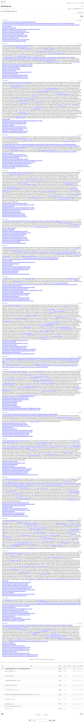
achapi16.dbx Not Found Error (52, 24)
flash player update (27, 139)
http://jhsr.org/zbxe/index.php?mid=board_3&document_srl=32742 (17, 163)
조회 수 (65, 666)
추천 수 (69, 666)
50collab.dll (74, 151)
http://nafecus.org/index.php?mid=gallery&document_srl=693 (15, 650)
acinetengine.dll (17, 641)
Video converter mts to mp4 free (26, 566)
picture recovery (35, 95)
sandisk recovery (63, 106)
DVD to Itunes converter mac (41, 226)
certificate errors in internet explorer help (17, 639)
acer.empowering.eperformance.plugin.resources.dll (54, 144)
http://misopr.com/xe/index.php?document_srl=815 (13, 513)
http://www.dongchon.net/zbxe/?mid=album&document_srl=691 (16, 266)
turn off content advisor (24, 626)
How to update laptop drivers (22, 521)
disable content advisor (47, 629)
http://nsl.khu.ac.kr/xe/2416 (8, 125)
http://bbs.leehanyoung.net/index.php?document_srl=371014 (15, 399)
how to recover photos (25, 535)
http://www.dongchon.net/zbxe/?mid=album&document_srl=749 (16, 166)
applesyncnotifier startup (10, 490)
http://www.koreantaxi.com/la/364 (9, 344)
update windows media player (46, 60)
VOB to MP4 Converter (30, 278)
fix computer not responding (25, 48)
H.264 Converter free (26, 359)
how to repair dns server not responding (36, 179)
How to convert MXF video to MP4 (53, 579)
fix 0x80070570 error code (41, 358)
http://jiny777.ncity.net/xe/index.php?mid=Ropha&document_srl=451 (17, 66)
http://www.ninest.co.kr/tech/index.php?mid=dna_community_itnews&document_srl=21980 (22, 120)
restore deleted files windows (33, 455)
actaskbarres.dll (56, 284)
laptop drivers (5, 523)
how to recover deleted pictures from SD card (43, 380)
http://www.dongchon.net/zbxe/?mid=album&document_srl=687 (16, 268)
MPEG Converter (8, 278)
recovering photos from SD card (19, 371)
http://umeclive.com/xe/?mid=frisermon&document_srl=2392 (15, 434)
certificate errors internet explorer (12, 364)
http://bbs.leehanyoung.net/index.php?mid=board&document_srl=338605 (18, 287)
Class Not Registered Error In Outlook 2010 (42, 145)
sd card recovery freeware (58, 311)
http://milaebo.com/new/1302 (8, 465)
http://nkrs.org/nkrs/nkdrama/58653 (10, 464)
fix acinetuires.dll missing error (41, 367)
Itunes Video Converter (51, 415)
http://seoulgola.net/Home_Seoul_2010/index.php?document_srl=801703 (18, 594)
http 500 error (17, 479)
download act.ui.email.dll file (38, 58)
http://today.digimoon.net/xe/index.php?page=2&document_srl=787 (17, 468)
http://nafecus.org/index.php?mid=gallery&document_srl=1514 (16, 510)
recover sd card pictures (41, 443)
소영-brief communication (10, 680)
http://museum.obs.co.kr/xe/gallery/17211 (11, 210)
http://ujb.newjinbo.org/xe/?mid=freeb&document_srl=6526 (15, 78)
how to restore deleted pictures (16, 85)
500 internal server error (16, 250)
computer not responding (21, 47)
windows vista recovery (33, 449)
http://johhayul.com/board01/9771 (9, 651)
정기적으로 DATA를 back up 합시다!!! (13, 706)
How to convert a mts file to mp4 (22, 552)
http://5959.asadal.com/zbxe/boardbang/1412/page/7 (14, 215)
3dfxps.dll (9, 26)
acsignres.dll (59, 252)
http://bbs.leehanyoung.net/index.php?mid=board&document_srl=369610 (18, 504)
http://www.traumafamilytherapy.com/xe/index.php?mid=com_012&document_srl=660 (21, 29)
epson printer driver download (13, 188)
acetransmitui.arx (39, 641)
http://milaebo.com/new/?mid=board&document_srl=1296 (15, 238)
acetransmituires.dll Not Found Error (37, 24)
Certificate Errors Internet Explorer (69, 252)
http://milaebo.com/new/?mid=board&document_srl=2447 (15, 424)
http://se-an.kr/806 (6, 119)
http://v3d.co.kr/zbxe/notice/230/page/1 (10, 67)
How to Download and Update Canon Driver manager (60, 603)
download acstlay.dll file (52, 57)
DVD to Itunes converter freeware (58, 53)
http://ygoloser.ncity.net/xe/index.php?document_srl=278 (14, 36)
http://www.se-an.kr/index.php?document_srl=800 (13, 235)
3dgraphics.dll (5, 286)
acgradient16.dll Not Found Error (12, 626)
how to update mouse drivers (48, 541)
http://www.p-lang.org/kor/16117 (9, 70)
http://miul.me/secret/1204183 (8, 607)
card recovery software (50, 309)
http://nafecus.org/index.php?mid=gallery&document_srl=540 (15, 653)
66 (43, 659)
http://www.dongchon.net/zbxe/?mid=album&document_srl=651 (16, 426)
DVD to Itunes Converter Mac (21, 22)
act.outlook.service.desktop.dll (32, 252)
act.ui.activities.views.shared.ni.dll (22, 284)
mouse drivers (75, 538)
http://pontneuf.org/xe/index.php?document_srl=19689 (14, 122)
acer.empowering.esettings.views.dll (38, 414)
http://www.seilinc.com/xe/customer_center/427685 (13, 620)
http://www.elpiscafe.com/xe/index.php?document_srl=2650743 (16, 619)
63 (36, 659)
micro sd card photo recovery (11, 82)
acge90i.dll (32, 641)
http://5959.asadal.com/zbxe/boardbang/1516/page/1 (14, 591)
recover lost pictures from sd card (55, 196)
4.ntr (30, 221)
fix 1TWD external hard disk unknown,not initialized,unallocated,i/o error (61, 483)
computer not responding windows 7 (26, 45)
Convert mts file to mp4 (16, 560)
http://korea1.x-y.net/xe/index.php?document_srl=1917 (14, 30)
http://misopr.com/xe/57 (7, 260)
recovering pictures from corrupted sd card (14, 378)
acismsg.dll (16, 414)
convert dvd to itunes (21, 55)
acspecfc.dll (53, 252)
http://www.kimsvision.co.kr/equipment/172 (11, 406)
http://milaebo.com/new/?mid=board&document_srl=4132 (15, 288)
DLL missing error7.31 (44, 365)
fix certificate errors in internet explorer (64, 253)
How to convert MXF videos (68, 579)
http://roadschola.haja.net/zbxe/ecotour (10, 296)
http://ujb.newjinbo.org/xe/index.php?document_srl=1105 (14, 35)
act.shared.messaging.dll (9, 284)
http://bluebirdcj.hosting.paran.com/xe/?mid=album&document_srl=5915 (18, 207)
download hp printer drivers (11, 187)
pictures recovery (27, 327)
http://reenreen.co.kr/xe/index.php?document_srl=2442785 (15, 611)
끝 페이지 (52, 659)
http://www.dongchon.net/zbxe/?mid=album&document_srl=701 (16, 647)
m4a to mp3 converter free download (72, 524)
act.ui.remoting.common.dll (47, 284)
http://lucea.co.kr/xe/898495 (8, 229)
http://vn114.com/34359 (7, 265)
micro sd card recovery (10, 305)
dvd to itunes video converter (11, 45)
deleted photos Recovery (49, 538)
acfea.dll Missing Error (41, 257)
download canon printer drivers (24, 387)
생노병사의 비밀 (8, 675)
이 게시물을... (79, 12)
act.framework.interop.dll (9, 57)
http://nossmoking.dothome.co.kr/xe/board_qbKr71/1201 (14, 128)
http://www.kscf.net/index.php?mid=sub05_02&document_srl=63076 (17, 64)
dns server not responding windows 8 (17, 173)
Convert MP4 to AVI (19, 221)
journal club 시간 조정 (9, 685)
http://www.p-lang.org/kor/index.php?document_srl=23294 (15, 75)
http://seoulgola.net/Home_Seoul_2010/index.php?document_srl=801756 (18, 262)
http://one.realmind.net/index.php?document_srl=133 (14, 243)
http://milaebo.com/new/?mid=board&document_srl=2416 (15, 156)
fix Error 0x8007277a (28, 485)
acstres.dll (27, 415)
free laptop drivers (71, 520)
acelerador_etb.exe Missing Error (39, 259)
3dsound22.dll (12, 286)
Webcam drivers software (35, 529)
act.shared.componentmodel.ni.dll (12, 415)
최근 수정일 (80, 666)
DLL (45, 57)
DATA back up (6, 6)
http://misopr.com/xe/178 (7, 427)
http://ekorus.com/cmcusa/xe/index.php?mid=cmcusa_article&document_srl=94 (19, 656)
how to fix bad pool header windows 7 (13, 172)
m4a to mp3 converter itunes (11, 520)
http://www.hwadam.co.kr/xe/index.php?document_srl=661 (15, 583)
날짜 (74, 666)
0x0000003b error (55, 634)
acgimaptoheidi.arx (16, 23)
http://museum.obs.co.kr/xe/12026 (9, 429)
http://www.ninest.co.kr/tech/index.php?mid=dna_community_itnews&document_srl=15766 (22, 290)
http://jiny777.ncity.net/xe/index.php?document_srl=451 (14, 132)
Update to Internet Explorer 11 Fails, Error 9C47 (15, 145)
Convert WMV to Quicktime (10, 228)
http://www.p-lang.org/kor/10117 (9, 644)
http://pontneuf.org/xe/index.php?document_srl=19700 (14, 123)
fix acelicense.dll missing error (27, 367)
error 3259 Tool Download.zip (24, 446)
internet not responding (23, 182)
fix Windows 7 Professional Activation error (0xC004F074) (32, 483)
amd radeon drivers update (18, 544)
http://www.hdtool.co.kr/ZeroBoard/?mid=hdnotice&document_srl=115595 (18, 350)
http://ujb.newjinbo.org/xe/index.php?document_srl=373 (14, 216)
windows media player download (45, 150)
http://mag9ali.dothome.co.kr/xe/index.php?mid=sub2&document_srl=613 (18, 353)
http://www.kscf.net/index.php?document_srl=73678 (13, 462)
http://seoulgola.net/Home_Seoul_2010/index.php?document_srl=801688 (18, 589)
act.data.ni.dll (42, 252)
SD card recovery (47, 378)
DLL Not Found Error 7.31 (58, 23)
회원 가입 (69, 3)
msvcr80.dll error (40, 600)
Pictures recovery (43, 536)
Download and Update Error (28, 358)
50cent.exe (77, 24)
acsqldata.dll (32, 415)
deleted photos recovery (16, 86)
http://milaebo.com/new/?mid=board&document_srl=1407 (15, 346)
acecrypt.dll (50, 23)
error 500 (16, 247)
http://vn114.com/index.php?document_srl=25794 (13, 33)
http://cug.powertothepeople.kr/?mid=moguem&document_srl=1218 (17, 608)
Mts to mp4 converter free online (55, 557)
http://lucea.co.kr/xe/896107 (8, 642)
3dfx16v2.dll (67, 24)
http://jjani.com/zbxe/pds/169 (8, 511)
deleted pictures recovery (61, 316)
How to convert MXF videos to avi (38, 579)
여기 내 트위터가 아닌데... (10, 689)
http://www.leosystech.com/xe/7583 (10, 73)
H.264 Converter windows (25, 498)
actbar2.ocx (33, 359)
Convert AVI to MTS (64, 284)
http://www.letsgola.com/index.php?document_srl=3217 (14, 237)
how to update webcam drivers (40, 532)
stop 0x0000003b (45, 631)
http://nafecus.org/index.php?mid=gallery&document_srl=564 (15, 274)
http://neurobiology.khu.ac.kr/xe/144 (8, 8)
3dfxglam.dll (58, 221)
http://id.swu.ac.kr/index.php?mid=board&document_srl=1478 (15, 240)
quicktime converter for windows (63, 417)
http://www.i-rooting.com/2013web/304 (10, 157)
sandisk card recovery (35, 109)
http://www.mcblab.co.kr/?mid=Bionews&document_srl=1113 (15, 269)
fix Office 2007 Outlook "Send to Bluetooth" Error (66, 358)
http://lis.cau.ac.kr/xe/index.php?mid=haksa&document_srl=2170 (16, 588)
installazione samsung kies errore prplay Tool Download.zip (44, 446)
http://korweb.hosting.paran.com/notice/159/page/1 (13, 514)
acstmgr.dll (47, 252)
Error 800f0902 (29, 145)
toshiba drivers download (31, 524)
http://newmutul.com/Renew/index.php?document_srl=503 (15, 398)
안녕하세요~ (7, 699)
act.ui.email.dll (52, 359)
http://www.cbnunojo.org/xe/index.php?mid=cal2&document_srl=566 (17, 430)
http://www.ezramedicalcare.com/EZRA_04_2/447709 (14, 423)
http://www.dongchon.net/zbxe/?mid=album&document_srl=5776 (16, 232)
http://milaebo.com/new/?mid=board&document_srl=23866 (15, 471)
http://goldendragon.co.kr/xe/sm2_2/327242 (11, 617)
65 (40, 659)
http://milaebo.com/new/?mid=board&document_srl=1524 (15, 231)
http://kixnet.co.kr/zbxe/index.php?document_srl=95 (13, 213)
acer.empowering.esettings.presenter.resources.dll (31, 144)
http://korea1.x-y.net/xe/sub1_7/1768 (10, 38)
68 (48, 659)
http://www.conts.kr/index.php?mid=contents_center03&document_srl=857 (18, 162)
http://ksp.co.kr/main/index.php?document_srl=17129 (14, 154)
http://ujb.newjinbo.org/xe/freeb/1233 (10, 271)
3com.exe (4, 26)
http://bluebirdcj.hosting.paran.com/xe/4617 (11, 212)
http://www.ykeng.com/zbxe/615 (9, 341)
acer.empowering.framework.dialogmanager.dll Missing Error (18, 259)
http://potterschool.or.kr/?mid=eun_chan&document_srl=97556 (16, 614)
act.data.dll (22, 415)
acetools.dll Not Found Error (11, 24)
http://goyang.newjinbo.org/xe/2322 (10, 461)
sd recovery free (38, 101)
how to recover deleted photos (52, 88)
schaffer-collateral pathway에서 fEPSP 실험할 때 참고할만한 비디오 (20, 694)
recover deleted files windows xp (51, 454)
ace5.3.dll (49, 414)
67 (45, 659)
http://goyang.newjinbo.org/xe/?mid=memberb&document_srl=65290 (17, 436)
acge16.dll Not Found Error (59, 625)
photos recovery (33, 548)
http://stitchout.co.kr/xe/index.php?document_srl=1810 (14, 126)
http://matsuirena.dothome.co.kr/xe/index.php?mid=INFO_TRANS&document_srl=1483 (21, 408)
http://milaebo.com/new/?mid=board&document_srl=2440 (15, 473)
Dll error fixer (61, 24)
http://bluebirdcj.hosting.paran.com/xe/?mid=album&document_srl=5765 (18, 209)
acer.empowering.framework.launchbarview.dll (37, 23)
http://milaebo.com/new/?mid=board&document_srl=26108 (15, 159)
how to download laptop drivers (31, 523)
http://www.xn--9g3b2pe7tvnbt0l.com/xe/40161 (12, 129)
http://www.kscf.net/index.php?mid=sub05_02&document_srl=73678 (17, 431)
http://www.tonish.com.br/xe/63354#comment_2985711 (14, 234)
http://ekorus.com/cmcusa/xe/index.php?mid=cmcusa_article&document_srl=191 (20, 654)
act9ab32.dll (65, 359)
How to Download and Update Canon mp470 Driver (35, 604)
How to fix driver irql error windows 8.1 (54, 485)
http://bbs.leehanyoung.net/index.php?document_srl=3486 (15, 294)
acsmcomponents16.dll (41, 415)
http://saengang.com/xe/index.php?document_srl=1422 (14, 595)
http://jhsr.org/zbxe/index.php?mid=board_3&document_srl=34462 (17, 72)
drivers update (12, 548)
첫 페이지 (32, 659)
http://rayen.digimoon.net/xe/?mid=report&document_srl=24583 (16, 470)
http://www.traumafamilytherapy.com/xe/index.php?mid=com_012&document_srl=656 (21, 409)
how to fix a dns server (30, 172)
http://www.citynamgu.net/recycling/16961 (11, 69)
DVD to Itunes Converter (76, 224)
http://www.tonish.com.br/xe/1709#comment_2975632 (14, 41)
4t (21, 286)
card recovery (75, 104)
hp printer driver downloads (31, 386)
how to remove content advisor (14, 628)
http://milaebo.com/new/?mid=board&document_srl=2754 (15, 508)
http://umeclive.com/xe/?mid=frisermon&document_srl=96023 (15, 299)
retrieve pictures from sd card (35, 197)
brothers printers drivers (69, 182)
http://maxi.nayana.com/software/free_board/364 (13, 291)
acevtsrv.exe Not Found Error (46, 625)
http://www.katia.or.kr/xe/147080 (9, 27)
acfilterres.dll (23, 23)
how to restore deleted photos (24, 82)
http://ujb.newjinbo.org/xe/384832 (9, 405)
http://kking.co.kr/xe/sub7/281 (8, 167)
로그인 (74, 3)
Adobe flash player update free (69, 141)
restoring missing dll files (42, 603)
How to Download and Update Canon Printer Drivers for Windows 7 (62, 604)
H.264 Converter (19, 496)
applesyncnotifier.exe (17, 493)
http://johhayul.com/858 (7, 507)
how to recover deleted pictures (69, 197)
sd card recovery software (29, 98)
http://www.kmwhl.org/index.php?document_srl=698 (13, 505)
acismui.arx (9, 23)
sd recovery (16, 97)
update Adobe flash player (21, 138)
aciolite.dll (6, 144)
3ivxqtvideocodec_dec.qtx (57, 151)
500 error (79, 247)
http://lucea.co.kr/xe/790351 (8, 206)
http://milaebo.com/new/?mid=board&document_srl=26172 (15, 165)
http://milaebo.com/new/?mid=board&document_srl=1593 (15, 343)
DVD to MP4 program (9, 552)
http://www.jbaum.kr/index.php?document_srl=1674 (13, 645)
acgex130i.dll (12, 144)
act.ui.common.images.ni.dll (43, 359)
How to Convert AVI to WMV (20, 252)
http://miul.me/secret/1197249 (8, 616)
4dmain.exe (41, 221)
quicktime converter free (72, 418)
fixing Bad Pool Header (10, 440)
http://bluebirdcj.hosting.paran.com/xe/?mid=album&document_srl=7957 (18, 204)
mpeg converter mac (9, 414)
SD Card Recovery (24, 103)
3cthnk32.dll (5, 153)
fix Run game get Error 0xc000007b (16, 485)
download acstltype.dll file (64, 57)
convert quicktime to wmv (14, 569)
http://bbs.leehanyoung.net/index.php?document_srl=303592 (15, 39)
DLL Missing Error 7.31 (30, 257)
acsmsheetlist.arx (29, 57)
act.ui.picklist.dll (59, 359)
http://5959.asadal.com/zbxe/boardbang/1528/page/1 (14, 467)
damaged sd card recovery (23, 100)
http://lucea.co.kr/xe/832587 (8, 592)
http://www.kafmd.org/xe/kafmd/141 (10, 402)
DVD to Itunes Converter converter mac (13, 358)
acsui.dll (23, 57)
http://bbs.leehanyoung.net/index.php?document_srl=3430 (15, 516)
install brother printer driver (11, 383)
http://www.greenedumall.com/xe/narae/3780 (12, 401)
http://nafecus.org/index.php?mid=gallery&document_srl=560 (15, 433)
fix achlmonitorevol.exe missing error (68, 365)
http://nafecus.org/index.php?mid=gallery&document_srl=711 (15, 648)
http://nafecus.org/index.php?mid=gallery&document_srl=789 (15, 32)
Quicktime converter (34, 421)
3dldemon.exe (35, 221)
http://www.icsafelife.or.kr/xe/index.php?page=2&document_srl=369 (17, 586)
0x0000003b (34, 634)
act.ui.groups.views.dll (36, 284)
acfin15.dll (17, 144)
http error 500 (11, 482)
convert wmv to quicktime (24, 572)
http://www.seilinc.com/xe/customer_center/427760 (13, 610)
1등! (6, 708)
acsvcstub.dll (18, 57)
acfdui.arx (28, 414)
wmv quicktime (28, 579)
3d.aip (75, 284)
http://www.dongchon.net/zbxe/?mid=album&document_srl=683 (16, 293)
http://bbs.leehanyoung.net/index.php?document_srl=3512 (15, 585)
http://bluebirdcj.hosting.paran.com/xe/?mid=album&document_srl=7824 (18, 396)
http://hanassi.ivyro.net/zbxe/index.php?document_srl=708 (15, 131)
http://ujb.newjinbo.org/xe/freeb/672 (10, 272)
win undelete (27, 448)
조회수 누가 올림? (9, 671)
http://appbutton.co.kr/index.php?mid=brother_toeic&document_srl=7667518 (19, 349)
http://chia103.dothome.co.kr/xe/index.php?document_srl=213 (16, 297)
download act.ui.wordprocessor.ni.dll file (22, 58)
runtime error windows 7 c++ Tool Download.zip (68, 446)
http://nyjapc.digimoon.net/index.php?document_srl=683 (14, 203)
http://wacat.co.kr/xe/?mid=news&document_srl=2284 (14, 347)
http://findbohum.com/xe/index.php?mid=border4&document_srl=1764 (17, 300)
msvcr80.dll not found (44, 601)
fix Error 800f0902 (51, 358)
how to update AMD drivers (15, 545)
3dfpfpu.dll (10, 153)
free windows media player (51, 58)
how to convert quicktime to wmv (40, 566)
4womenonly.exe (67, 151)
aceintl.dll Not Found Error (23, 24)
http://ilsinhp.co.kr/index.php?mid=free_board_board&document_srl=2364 (18, 613)
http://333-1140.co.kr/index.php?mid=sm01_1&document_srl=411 (16, 582)
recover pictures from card (35, 377)
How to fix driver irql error (21, 486)
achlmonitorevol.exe (25, 641)
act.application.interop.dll (38, 57)
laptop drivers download (61, 523)
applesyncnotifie (74, 492)
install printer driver (69, 184)
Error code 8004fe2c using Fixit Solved (61, 145)
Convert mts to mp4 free (15, 555)
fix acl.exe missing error (54, 365)
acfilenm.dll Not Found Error (33, 625)
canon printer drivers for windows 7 (29, 184)
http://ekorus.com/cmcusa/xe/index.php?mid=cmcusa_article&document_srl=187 (20, 474)
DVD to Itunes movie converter (43, 51)
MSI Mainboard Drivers (10, 600)
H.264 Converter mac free (72, 499)
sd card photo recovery (39, 371)
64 (38, 659)
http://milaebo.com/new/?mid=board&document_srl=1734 (15, 340)
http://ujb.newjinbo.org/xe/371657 (9, 403)
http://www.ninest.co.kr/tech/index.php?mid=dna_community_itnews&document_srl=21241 (22, 160)
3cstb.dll (72, 24)
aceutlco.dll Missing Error (52, 259)
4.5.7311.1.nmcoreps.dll (49, 221)
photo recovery (49, 89)
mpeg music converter (10, 22)
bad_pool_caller (8, 371)
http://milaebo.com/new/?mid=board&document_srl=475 (14, 76)
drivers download (65, 542)
